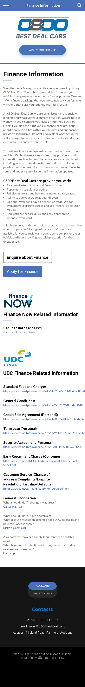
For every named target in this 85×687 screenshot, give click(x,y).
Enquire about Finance (27, 257)
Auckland (43, 585)
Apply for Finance (42, 50)
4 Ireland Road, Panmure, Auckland (48, 632)
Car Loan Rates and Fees (19, 332)
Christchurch (42, 593)
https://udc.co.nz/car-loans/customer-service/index (36, 488)
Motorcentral (54, 657)
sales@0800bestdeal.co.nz (47, 626)
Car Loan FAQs (12, 506)
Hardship (9, 553)
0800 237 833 (48, 620)
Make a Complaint (14, 527)
